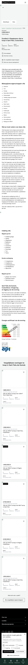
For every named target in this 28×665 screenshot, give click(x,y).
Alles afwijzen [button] (20, 651)
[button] (23, 379)
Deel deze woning (8, 55)
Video (13, 22)
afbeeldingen (6, 22)
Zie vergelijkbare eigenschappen (11, 59)
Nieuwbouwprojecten (8, 624)
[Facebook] (3, 632)
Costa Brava (8, 28)
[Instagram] (9, 632)
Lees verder (5, 642)
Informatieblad (7, 53)
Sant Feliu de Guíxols (16, 28)
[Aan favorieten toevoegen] (3, 7)
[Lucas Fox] (8, 2)
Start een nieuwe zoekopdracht (11, 62)
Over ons (4, 617)
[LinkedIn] (6, 632)
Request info (23, 663)
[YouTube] (12, 632)
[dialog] (14, 645)
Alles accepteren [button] (8, 651)
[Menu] (25, 2)
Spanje (3, 28)
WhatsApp (11, 662)
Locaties (4, 620)
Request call (17, 662)
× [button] (24, 634)
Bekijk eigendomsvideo (14, 222)
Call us (4, 662)
